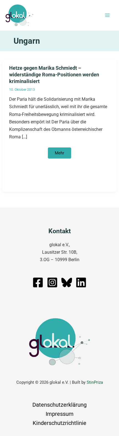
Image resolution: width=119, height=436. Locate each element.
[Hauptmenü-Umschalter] (107, 15)
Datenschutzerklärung (59, 404)
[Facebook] (37, 282)
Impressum (60, 414)
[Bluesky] (66, 282)
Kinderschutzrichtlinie (59, 423)
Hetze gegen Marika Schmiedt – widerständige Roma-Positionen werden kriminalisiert (54, 74)
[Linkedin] (81, 282)
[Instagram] (52, 282)
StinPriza (95, 382)
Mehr (63, 154)
